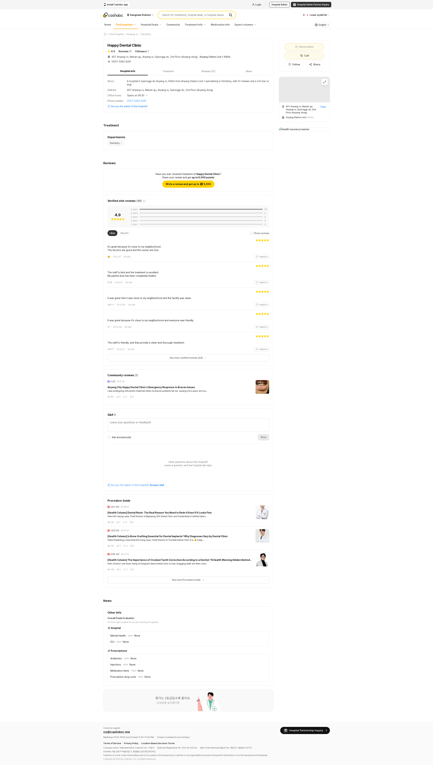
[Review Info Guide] (144, 201)
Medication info (220, 24)
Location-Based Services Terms (158, 743)
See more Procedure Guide (186, 580)
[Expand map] (324, 82)
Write (263, 437)
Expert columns (244, 24)
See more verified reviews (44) (186, 357)
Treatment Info (194, 24)
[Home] (104, 34)
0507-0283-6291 (136, 101)
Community (173, 24)
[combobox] (322, 25)
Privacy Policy (131, 743)
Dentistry (146, 34)
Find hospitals (124, 24)
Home (107, 24)
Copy (323, 106)
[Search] (230, 15)
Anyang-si (132, 34)
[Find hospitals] (135, 25)
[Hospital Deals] (161, 25)
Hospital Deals (149, 24)
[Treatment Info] (205, 25)
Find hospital (116, 34)
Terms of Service (112, 743)
